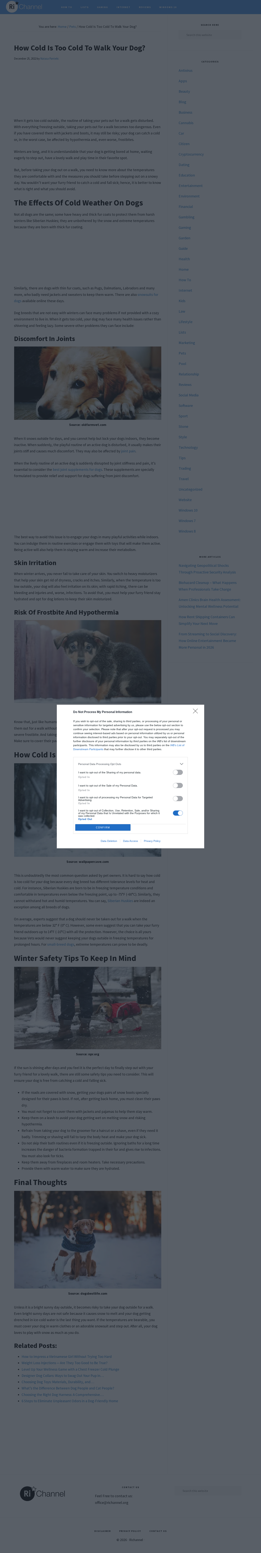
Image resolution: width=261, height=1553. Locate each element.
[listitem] (130, 764)
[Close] (196, 712)
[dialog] (130, 776)
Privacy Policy (152, 840)
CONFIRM (103, 827)
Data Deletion (109, 840)
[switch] (178, 772)
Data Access (130, 840)
